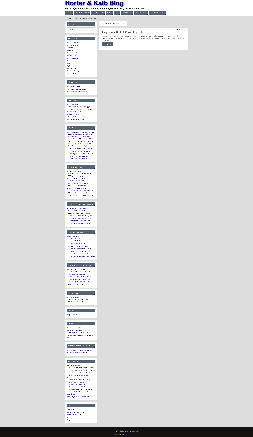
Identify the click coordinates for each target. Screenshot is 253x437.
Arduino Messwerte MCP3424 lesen (79, 249)
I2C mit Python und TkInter (76, 210)
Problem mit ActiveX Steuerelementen (80, 350)
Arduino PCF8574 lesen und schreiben (80, 241)
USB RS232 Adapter (73, 366)
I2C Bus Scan (72, 116)
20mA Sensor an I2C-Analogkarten (79, 146)
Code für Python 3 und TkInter (77, 208)
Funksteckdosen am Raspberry (78, 158)
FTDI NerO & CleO (73, 68)
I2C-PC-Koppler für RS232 (75, 119)
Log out (69, 420)
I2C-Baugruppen (72, 45)
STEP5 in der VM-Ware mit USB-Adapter (81, 368)
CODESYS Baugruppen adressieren (79, 332)
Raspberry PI (71, 50)
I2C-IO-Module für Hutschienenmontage (80, 132)
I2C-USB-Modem (72, 104)
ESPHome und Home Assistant (77, 92)
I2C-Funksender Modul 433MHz (78, 156)
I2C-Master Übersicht (74, 86)
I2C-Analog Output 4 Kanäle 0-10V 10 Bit (81, 154)
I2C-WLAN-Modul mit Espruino (78, 302)
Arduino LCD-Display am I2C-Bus (78, 254)
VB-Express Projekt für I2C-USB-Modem (80, 109)
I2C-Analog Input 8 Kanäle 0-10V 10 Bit (80, 148)
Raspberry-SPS (72, 53)
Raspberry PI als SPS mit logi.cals (122, 32)
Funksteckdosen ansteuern (76, 284)
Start (69, 18)
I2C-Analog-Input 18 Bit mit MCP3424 (80, 151)
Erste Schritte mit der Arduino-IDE (79, 299)
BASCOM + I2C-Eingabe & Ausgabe (79, 139)
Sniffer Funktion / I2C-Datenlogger (79, 107)
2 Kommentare (181, 29)
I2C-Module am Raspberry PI (76, 171)
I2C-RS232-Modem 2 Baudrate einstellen (80, 112)
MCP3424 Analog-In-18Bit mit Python (80, 223)
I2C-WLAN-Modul (73, 297)
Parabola (127, 435)
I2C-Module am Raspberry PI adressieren (81, 173)
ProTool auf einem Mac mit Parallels (80, 373)
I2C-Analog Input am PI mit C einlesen (80, 193)
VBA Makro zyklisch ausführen (77, 353)
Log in (69, 417)
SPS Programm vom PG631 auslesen (79, 387)
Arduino (70, 48)
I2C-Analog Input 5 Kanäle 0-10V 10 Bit (80, 144)
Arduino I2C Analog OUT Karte (78, 246)
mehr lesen (107, 44)
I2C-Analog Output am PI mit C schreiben (81, 195)
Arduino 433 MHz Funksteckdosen (79, 251)
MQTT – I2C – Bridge (74, 315)
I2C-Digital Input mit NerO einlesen (79, 279)
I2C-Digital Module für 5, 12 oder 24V (80, 134)
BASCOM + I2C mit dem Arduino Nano (80, 141)
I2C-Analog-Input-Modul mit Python (79, 218)
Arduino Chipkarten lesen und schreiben (81, 256)
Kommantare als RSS (74, 415)
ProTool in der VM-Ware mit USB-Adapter (81, 370)
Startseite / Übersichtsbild (76, 274)
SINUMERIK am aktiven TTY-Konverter (80, 389)
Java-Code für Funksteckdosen (77, 186)
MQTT (69, 63)
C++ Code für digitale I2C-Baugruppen (80, 190)
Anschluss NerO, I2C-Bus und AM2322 (80, 271)
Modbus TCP (71, 55)
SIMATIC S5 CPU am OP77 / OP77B (79, 379)
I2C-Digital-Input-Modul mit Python (79, 213)
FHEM (69, 61)
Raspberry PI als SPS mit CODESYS (78, 330)
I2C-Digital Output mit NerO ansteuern (80, 276)
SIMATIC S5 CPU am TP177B (77, 384)
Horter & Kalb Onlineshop (75, 412)
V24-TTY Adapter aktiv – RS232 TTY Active (80, 382)
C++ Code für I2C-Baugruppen (77, 188)
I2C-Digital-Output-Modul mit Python (80, 216)
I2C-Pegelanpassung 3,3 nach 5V (78, 176)
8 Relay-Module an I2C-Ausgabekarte (80, 136)
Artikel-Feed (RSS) (73, 409)
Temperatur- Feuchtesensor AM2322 (80, 282)
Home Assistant (72, 58)
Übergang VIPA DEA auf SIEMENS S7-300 (80, 397)
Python (69, 66)
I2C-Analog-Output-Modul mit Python (80, 221)
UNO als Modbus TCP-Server (76, 89)
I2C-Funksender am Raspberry (77, 178)
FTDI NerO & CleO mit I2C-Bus (77, 269)
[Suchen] (92, 30)
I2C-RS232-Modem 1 (74, 114)
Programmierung (73, 71)
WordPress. (135, 435)
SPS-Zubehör (71, 73)
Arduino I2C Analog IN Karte (77, 243)
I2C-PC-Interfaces (73, 43)
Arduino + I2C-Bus (73, 236)
